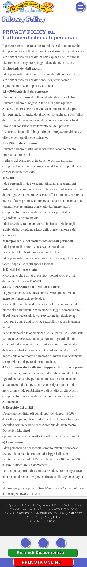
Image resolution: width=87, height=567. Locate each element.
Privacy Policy (52, 517)
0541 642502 (75, 513)
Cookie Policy (34, 517)
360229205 (23, 513)
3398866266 (46, 513)
